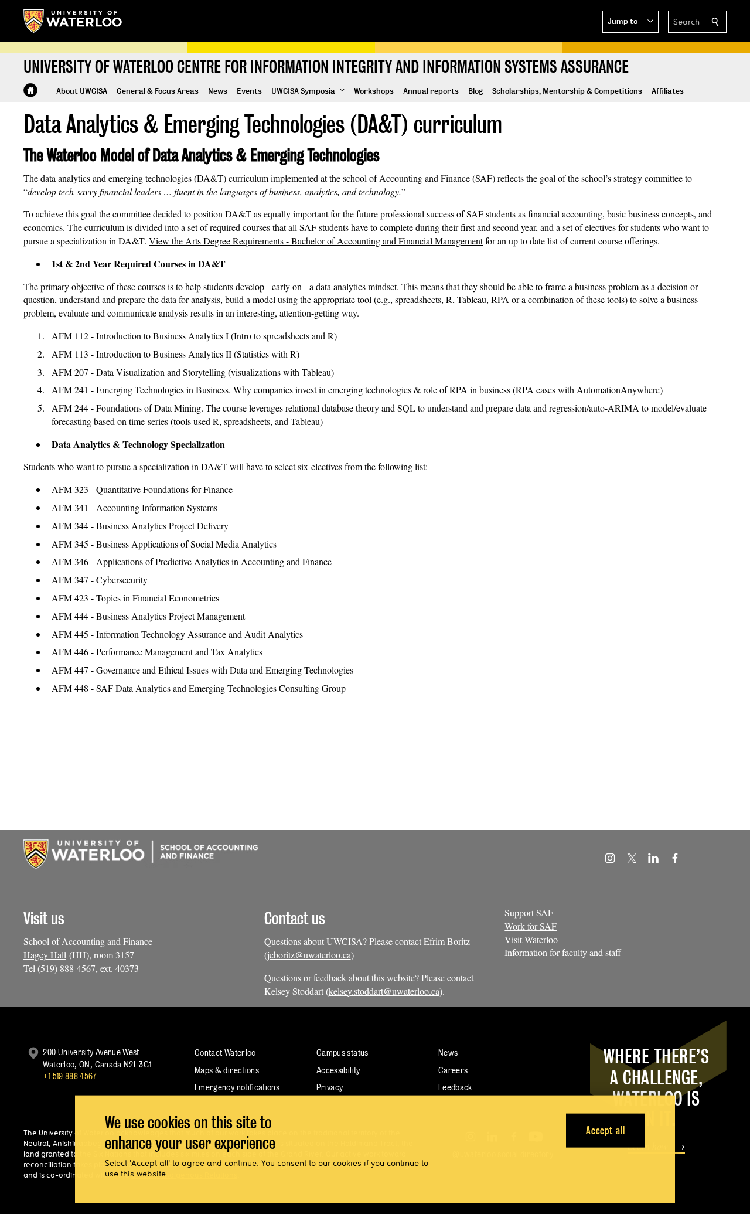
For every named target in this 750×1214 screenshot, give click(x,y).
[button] (630, 21)
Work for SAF (530, 926)
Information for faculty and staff (562, 952)
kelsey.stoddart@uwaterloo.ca (384, 991)
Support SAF (528, 912)
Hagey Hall (44, 954)
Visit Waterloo (531, 939)
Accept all (605, 1130)
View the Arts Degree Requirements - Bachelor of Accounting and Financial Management (316, 240)
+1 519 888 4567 (70, 1076)
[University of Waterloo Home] (73, 21)
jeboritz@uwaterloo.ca (309, 954)
